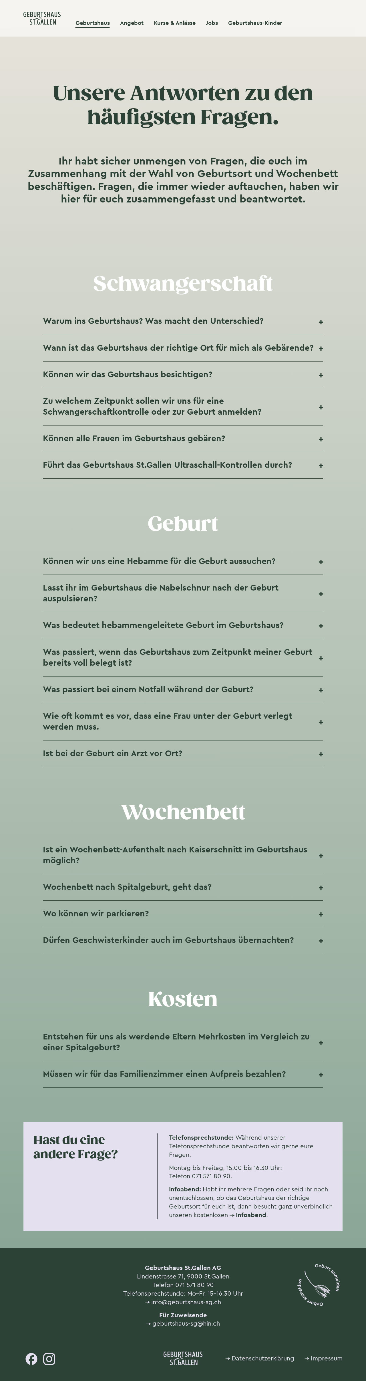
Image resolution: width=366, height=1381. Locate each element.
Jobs (212, 23)
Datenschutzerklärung (263, 1358)
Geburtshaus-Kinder (255, 23)
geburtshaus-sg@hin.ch (186, 1323)
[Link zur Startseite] (42, 18)
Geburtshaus (92, 23)
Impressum (327, 1358)
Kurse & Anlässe (175, 23)
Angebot (132, 23)
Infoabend (251, 1215)
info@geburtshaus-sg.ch (186, 1302)
